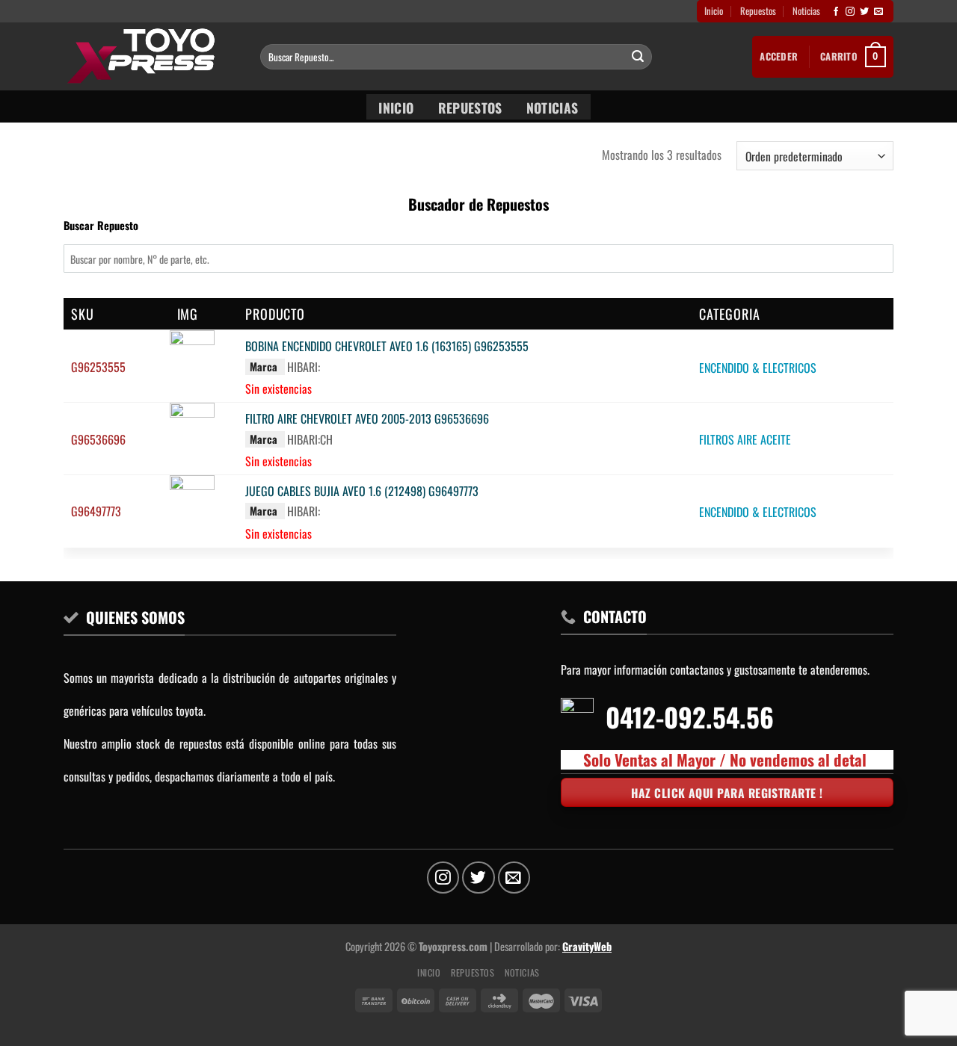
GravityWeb (587, 946)
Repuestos (758, 11)
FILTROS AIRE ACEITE (745, 440)
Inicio (713, 11)
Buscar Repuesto (101, 225)
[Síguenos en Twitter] (864, 12)
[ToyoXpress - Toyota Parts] (151, 56)
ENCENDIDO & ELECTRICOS (757, 368)
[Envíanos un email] (878, 12)
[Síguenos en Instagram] (850, 12)
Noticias (806, 11)
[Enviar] (637, 56)
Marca (263, 366)
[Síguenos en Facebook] (835, 12)
